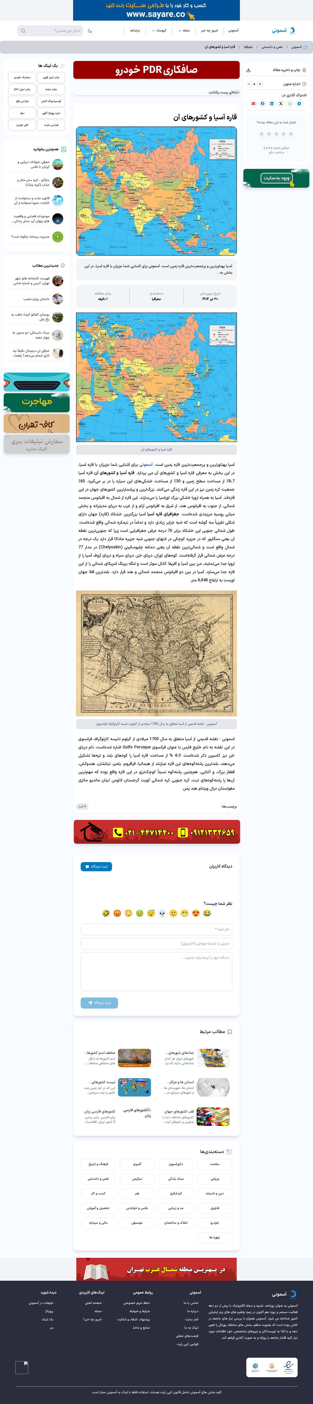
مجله (98, 1311)
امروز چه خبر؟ (92, 1319)
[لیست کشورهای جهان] (117, 1087)
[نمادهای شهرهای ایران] (195, 1058)
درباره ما (192, 1311)
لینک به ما (191, 1327)
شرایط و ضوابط (140, 1311)
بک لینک (47, 1319)
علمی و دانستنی (272, 47)
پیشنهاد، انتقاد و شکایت (133, 1319)
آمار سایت (191, 1319)
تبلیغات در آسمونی (41, 1303)
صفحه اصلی (93, 1303)
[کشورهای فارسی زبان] (117, 1117)
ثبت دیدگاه (99, 866)
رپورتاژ (49, 1311)
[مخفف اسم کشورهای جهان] (117, 1058)
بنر (51, 1327)
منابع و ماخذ (141, 1327)
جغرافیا (248, 47)
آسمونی (146, 465)
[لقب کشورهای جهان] (195, 1117)
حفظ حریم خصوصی (136, 1303)
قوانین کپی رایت (187, 1344)
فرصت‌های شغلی (187, 1336)
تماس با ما (191, 1303)
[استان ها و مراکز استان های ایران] (195, 1087)
